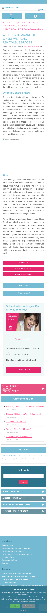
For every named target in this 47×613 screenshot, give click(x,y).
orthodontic (41, 455)
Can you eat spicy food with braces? (18, 573)
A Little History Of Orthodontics (19, 437)
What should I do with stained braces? (18, 577)
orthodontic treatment (24, 455)
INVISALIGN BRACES (15, 511)
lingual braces (34, 455)
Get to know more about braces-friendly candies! (23, 585)
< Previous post (23, 293)
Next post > (23, 285)
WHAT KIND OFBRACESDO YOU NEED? (11, 388)
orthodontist (18, 459)
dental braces (25, 459)
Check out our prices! (23, 274)
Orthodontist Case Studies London (17, 554)
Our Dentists (7, 545)
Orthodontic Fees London (13, 551)
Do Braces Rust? (9, 582)
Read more (23, 369)
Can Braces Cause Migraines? (15, 580)
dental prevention (6, 459)
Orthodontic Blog (9, 560)
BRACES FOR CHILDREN (16, 505)
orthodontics (13, 456)
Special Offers (8, 557)
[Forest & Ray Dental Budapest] (18, 8)
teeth (13, 459)
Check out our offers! (23, 268)
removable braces (34, 459)
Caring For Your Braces (16, 422)
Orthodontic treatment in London (16, 548)
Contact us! (23, 263)
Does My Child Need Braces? (18, 429)
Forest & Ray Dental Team (31, 46)
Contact (5, 563)
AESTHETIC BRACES (13, 498)
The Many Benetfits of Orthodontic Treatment (25, 406)
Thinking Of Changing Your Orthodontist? (23, 414)
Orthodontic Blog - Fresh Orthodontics (18, 26)
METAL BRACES (11, 492)
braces (5, 455)
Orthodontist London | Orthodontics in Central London (21, 23)
